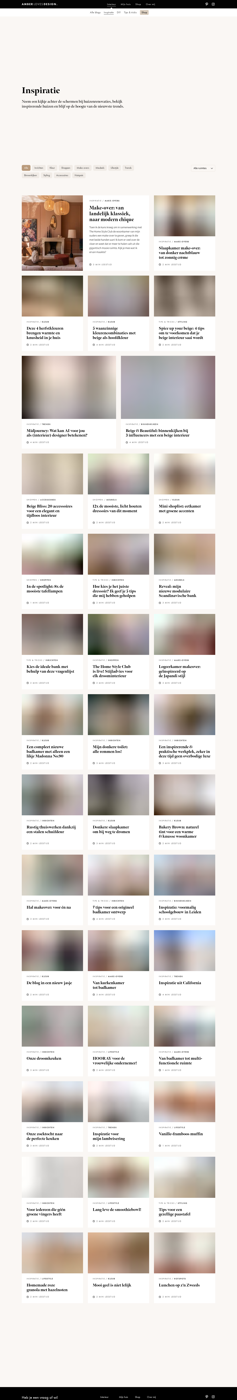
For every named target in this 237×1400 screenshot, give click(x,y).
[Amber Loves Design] (39, 4)
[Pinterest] (207, 4)
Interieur (104, 1397)
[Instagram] (213, 4)
